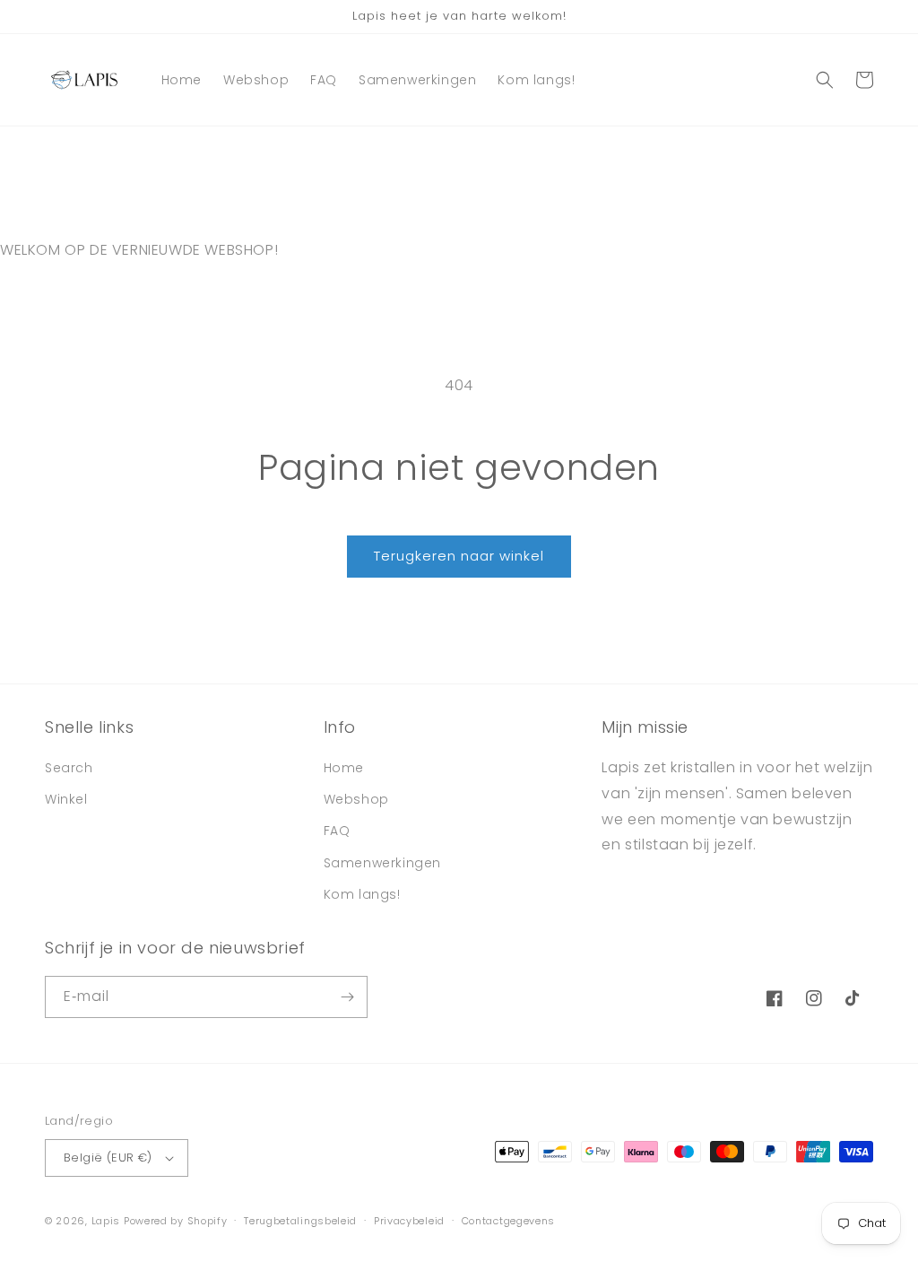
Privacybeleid (409, 1221)
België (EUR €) (108, 1157)
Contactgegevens (509, 1221)
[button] (824, 80)
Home (344, 768)
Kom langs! (362, 894)
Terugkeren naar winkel (459, 555)
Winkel (66, 799)
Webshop (356, 799)
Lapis (106, 1221)
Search (69, 768)
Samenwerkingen (382, 863)
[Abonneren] (347, 997)
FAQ (337, 831)
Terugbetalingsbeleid (300, 1221)
